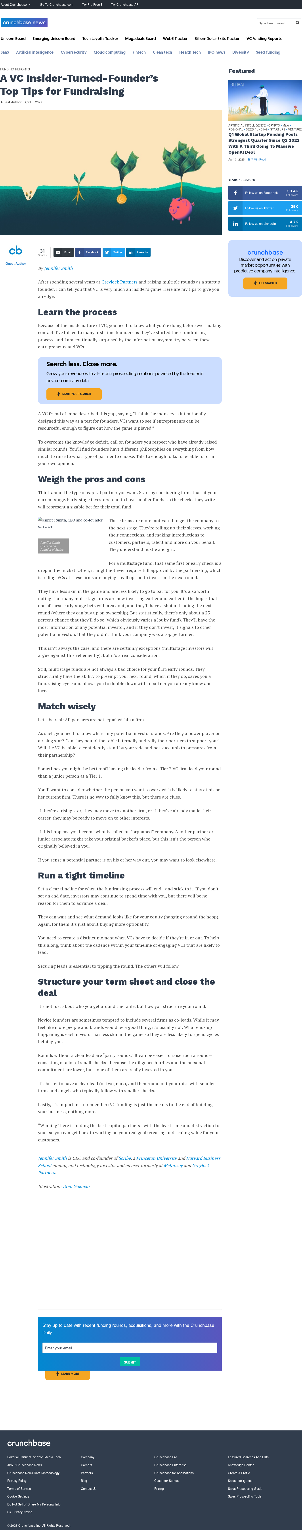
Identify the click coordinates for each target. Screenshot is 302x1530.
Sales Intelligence (240, 1480)
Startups (277, 129)
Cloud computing (110, 53)
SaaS (5, 53)
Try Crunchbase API (125, 4)
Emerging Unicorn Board (54, 39)
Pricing (159, 1488)
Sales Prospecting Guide (245, 1488)
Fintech (139, 53)
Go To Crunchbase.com (56, 4)
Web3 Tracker (175, 39)
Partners (87, 1473)
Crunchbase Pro (165, 1457)
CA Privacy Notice (19, 1512)
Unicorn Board (13, 39)
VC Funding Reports (264, 39)
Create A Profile (239, 1473)
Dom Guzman (76, 1186)
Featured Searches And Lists (248, 1457)
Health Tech (190, 53)
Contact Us (88, 1488)
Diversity (240, 53)
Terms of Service (19, 1488)
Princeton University (156, 1158)
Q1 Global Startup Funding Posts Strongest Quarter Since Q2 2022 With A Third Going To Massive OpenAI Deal (264, 143)
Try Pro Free (91, 4)
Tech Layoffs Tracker (100, 39)
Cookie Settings (18, 1496)
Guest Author (11, 102)
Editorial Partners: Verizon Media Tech (34, 1457)
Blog (84, 1480)
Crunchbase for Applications (174, 1473)
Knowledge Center (241, 1465)
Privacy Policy (17, 1480)
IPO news (216, 53)
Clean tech (162, 53)
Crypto (274, 125)
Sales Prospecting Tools (245, 1496)
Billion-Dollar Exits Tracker (217, 39)
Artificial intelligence (35, 53)
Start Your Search (76, 394)
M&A (286, 125)
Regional (235, 129)
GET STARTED (268, 283)
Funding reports (15, 69)
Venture (295, 129)
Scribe (125, 1158)
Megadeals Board (140, 39)
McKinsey (173, 1165)
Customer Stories (166, 1480)
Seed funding (268, 53)
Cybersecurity (74, 53)
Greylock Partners (119, 282)
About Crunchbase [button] (14, 4)
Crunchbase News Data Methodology (33, 1473)
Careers (86, 1465)
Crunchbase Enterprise (170, 1465)
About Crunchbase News (24, 1465)
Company (87, 1457)
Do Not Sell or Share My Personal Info (34, 1504)
